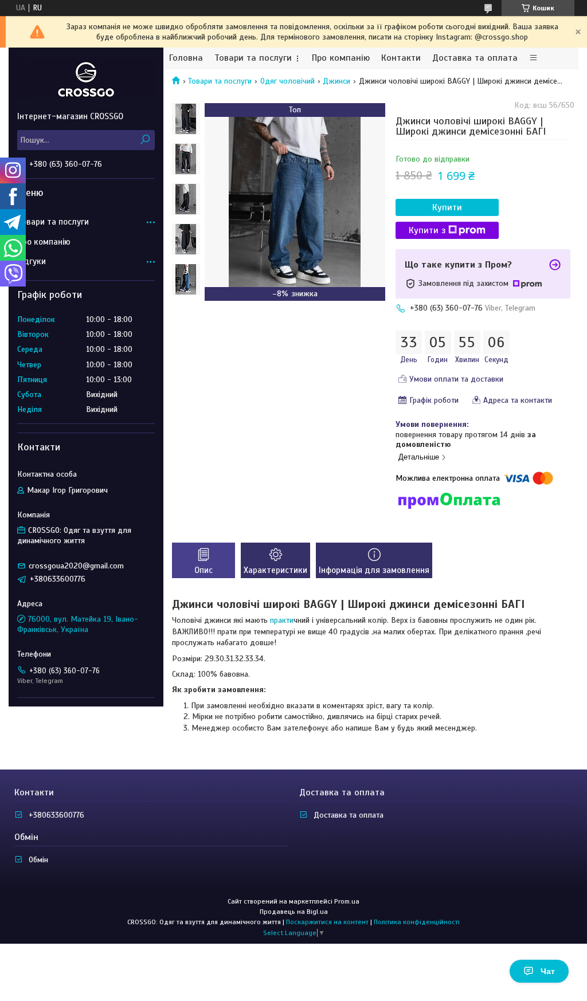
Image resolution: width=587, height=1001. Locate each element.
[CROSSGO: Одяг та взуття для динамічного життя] (86, 79)
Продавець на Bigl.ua (294, 912)
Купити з (427, 230)
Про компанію (341, 58)
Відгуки (31, 261)
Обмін (38, 860)
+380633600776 (56, 815)
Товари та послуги (253, 58)
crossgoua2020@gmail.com (76, 566)
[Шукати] (145, 140)
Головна (186, 58)
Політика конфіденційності (417, 922)
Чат (548, 971)
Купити (447, 207)
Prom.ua (346, 901)
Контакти (401, 58)
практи (282, 620)
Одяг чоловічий (287, 81)
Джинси (336, 81)
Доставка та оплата (475, 58)
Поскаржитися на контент (327, 922)
